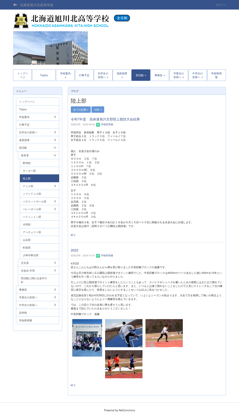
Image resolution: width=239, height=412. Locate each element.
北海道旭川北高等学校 (36, 4)
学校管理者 (106, 124)
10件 (97, 109)
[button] (141, 75)
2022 (74, 250)
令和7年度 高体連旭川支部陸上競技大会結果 (105, 118)
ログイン (220, 5)
